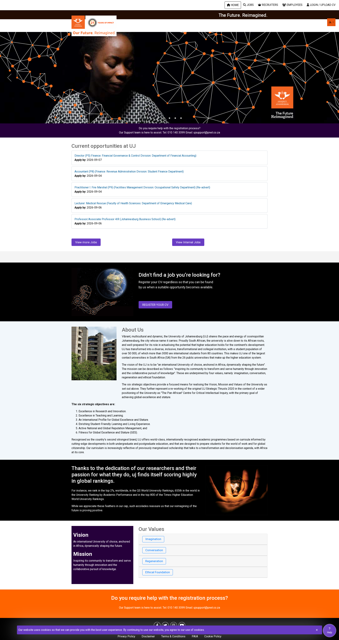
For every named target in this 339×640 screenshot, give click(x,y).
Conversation (154, 550)
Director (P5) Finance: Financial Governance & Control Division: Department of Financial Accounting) (135, 155)
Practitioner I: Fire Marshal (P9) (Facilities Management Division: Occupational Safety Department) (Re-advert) (142, 187)
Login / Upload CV (322, 5)
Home (234, 5)
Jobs (250, 5)
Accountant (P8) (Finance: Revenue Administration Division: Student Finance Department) (129, 171)
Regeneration (154, 561)
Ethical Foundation (157, 572)
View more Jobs (86, 242)
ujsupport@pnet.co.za (207, 132)
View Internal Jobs (188, 242)
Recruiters (269, 5)
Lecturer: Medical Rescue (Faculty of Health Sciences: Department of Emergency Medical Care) (133, 203)
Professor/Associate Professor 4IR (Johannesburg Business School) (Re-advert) (125, 219)
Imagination (153, 539)
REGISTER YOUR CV (155, 304)
